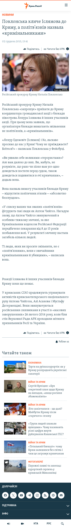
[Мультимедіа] (22, 523)
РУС (49, 523)
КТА (36, 523)
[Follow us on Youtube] (21, 495)
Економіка (34, 363)
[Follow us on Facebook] (5, 495)
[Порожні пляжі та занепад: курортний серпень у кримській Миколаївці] (15, 466)
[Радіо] (8, 523)
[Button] (31, 49)
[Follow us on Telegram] (29, 495)
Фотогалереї (35, 462)
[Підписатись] (61, 495)
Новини (8, 15)
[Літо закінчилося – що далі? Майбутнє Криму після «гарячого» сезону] (15, 409)
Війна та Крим (36, 382)
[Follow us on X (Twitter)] (13, 495)
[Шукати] (62, 523)
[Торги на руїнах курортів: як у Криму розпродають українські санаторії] (15, 367)
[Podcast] (53, 495)
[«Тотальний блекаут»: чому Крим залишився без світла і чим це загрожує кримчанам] (15, 447)
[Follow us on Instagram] (37, 495)
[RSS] (45, 495)
